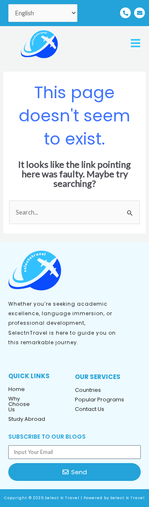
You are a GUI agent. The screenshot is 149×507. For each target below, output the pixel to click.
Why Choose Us (19, 404)
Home (16, 389)
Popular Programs (99, 399)
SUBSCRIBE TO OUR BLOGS (47, 436)
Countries (88, 390)
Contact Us (89, 409)
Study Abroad (26, 419)
